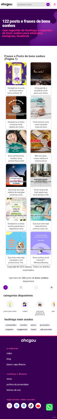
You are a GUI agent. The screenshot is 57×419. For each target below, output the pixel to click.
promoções (45, 325)
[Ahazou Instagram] (9, 405)
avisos (33, 325)
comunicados (11, 325)
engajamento (22, 330)
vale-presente (46, 330)
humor (33, 330)
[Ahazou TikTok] (31, 405)
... (36, 287)
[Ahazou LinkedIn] (24, 405)
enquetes (9, 330)
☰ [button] (54, 4)
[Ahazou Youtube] (38, 405)
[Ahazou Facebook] (16, 405)
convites (23, 325)
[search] (48, 4)
